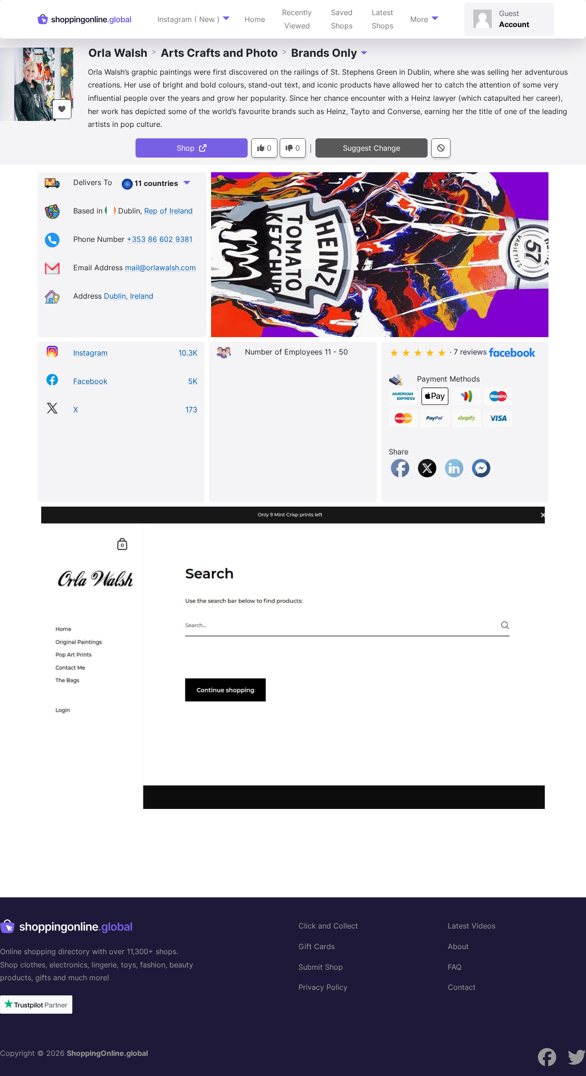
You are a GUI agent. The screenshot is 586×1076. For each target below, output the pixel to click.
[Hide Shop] (440, 148)
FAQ (454, 967)
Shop (188, 148)
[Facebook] (401, 474)
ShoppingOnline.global (107, 1053)
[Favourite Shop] (61, 109)
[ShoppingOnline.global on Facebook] (577, 1057)
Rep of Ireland (168, 211)
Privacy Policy (322, 987)
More (419, 19)
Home (254, 19)
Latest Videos (471, 925)
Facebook (90, 381)
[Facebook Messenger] (481, 474)
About (458, 946)
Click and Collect (328, 925)
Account (514, 24)
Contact (462, 987)
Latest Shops (382, 19)
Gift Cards (316, 946)
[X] (428, 474)
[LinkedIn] (455, 474)
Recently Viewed (297, 19)
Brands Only (324, 53)
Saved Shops (342, 19)
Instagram (90, 352)
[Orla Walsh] (36, 83)
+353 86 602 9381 (159, 239)
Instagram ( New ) (188, 19)
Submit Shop (320, 967)
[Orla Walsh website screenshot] (293, 658)
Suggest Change (371, 148)
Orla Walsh (117, 53)
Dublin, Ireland (128, 296)
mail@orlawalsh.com (160, 268)
